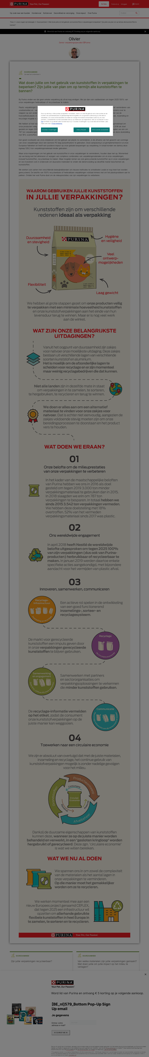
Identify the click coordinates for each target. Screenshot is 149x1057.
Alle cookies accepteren (100, 130)
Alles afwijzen (81, 130)
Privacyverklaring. (56, 123)
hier (42, 121)
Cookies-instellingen (49, 130)
